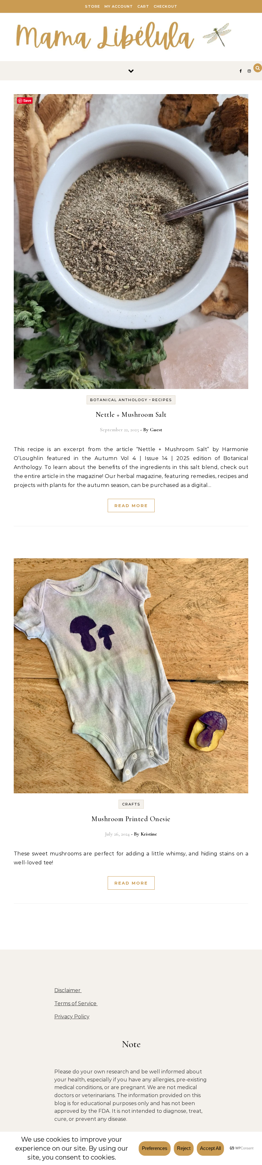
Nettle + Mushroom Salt (131, 414)
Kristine (149, 834)
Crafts (131, 804)
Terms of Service (76, 1003)
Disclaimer (68, 990)
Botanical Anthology (119, 400)
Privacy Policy (71, 1017)
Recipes (162, 400)
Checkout (165, 6)
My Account (118, 6)
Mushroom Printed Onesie (131, 819)
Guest (156, 429)
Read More (131, 505)
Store (92, 6)
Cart (143, 6)
